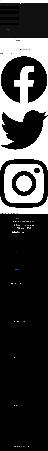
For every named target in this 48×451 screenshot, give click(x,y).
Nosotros (7, 32)
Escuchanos (7, 29)
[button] (9, 15)
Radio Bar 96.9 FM (3, 0)
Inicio (6, 27)
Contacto (7, 30)
